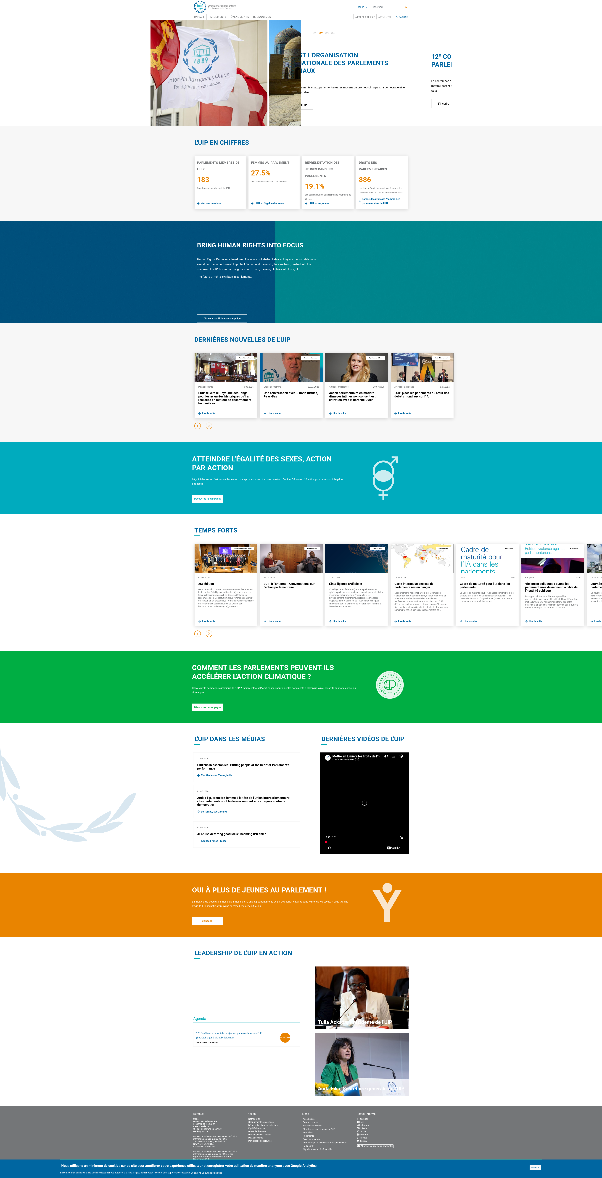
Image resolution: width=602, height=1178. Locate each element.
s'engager (207, 920)
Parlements (218, 16)
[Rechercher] (406, 7)
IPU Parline (401, 17)
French (360, 6)
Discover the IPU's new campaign (222, 318)
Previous (197, 426)
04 (333, 33)
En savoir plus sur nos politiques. (206, 1173)
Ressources (262, 16)
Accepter (535, 1167)
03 (327, 33)
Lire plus (324, 111)
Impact (199, 16)
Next (209, 426)
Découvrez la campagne (207, 498)
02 (321, 33)
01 (315, 33)
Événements (240, 16)
